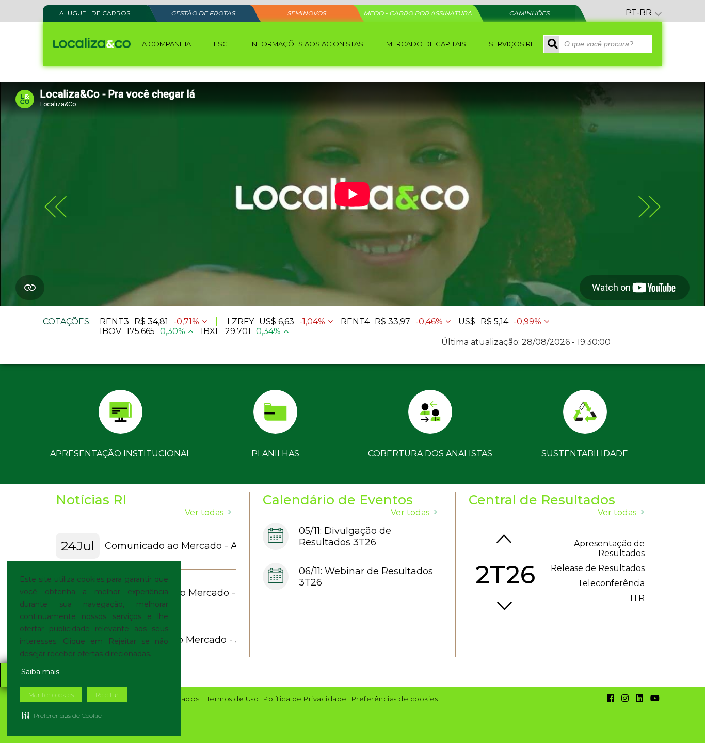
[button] (62, 715)
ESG (221, 44)
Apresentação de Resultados (609, 548)
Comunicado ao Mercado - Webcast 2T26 (208, 592)
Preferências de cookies (394, 698)
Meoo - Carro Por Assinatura (418, 13)
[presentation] (55, 206)
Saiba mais (40, 671)
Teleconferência (611, 583)
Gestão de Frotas (203, 13)
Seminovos (306, 13)
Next (504, 606)
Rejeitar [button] (107, 695)
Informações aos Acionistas (306, 44)
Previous (504, 538)
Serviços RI (510, 44)
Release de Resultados (598, 568)
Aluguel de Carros (94, 13)
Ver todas (204, 512)
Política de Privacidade (305, 698)
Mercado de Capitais (426, 44)
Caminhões (529, 13)
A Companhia (166, 44)
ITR (637, 598)
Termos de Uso (232, 698)
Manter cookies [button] (51, 695)
